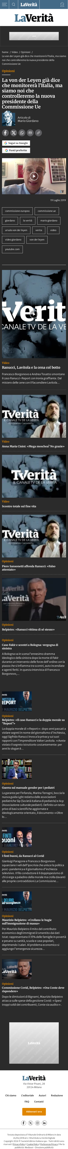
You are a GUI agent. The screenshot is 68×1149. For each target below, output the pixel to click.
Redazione (57, 1095)
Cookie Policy (33, 1144)
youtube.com (12, 249)
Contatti (39, 1101)
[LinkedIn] (44, 1123)
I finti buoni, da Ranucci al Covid (23, 856)
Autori (42, 1095)
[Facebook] (23, 1123)
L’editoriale (27, 1095)
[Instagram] (37, 1123)
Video (15, 52)
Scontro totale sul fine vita (19, 506)
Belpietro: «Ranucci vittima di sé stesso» (28, 629)
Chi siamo (10, 1095)
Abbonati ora (34, 1111)
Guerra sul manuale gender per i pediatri (28, 787)
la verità (27, 220)
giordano (10, 220)
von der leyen (37, 239)
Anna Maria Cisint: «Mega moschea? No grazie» (33, 446)
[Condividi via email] (30, 132)
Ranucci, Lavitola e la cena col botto (31, 367)
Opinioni (26, 52)
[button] (34, 176)
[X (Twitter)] (30, 1123)
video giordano (13, 239)
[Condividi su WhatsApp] (21, 132)
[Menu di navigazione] (4, 4)
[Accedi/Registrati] (62, 4)
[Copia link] (38, 132)
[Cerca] (13, 4)
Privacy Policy (19, 1144)
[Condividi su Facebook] (5, 132)
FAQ (27, 1101)
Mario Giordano (28, 121)
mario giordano (48, 220)
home (5, 52)
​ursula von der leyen (16, 230)
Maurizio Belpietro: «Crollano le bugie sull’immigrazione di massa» (27, 921)
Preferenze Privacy (49, 1144)
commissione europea (17, 210)
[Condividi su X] (13, 132)
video (53, 230)
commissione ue (47, 210)
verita (38, 230)
